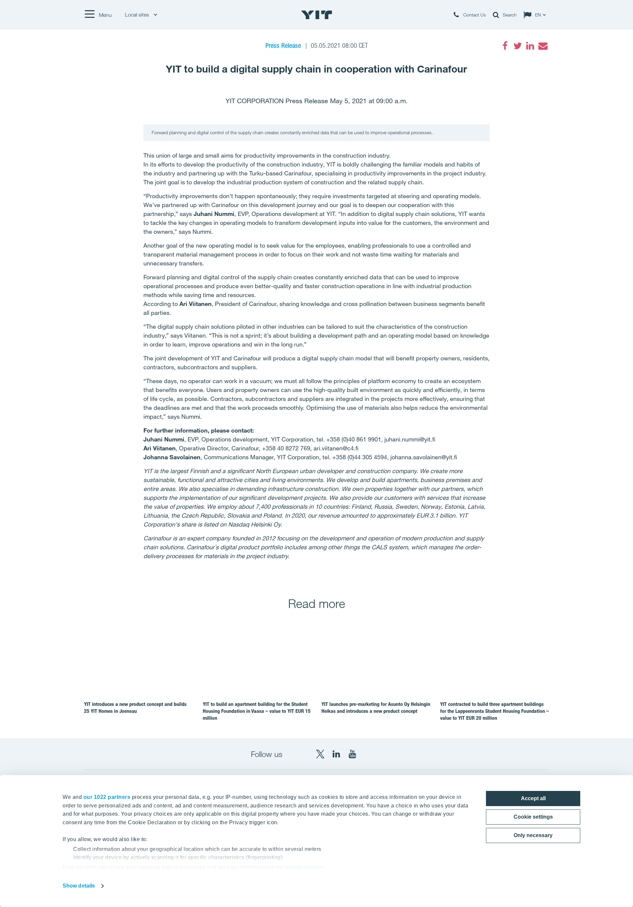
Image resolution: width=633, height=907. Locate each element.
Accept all (533, 798)
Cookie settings (533, 817)
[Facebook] (505, 46)
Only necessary (533, 835)
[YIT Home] (316, 15)
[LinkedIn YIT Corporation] (336, 754)
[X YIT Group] (320, 754)
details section (305, 867)
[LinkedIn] (530, 46)
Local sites (137, 15)
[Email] (542, 46)
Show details (79, 886)
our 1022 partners (107, 797)
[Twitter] (517, 46)
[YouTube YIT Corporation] (352, 754)
